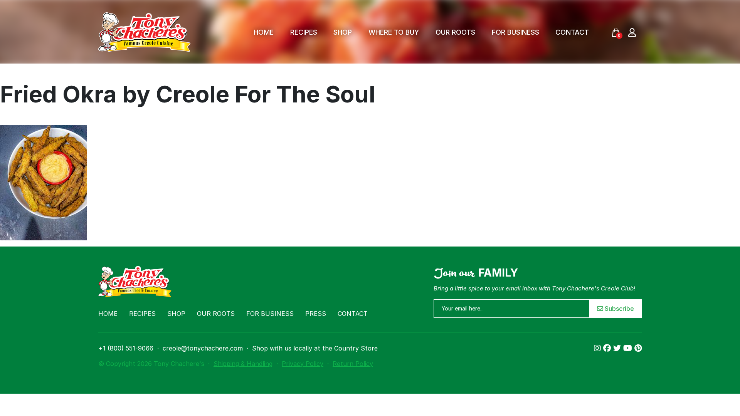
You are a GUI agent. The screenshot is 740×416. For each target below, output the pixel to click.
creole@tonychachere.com (203, 348)
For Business (515, 32)
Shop (342, 32)
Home (264, 32)
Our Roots (455, 32)
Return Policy (353, 363)
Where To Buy (393, 32)
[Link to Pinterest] (638, 348)
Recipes (303, 32)
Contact (572, 32)
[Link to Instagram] (598, 348)
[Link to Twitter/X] (618, 348)
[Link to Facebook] (608, 348)
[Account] (632, 32)
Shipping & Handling (243, 363)
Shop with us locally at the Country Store (315, 348)
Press (315, 313)
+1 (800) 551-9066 (125, 348)
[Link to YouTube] (628, 348)
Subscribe (618, 308)
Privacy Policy (302, 363)
